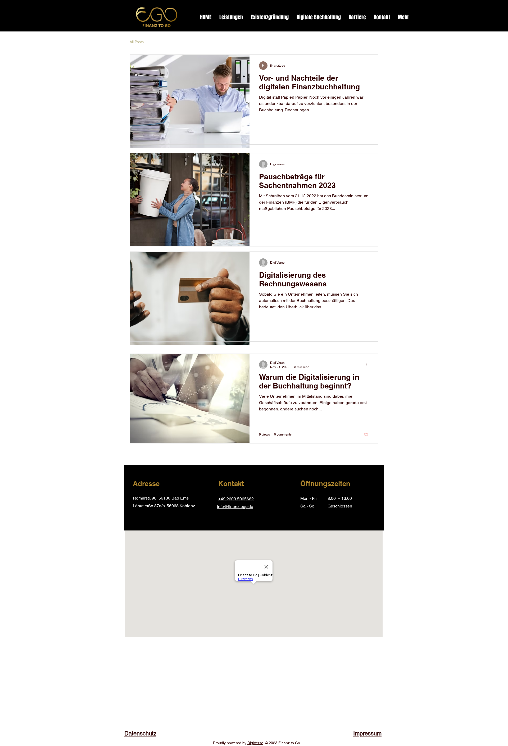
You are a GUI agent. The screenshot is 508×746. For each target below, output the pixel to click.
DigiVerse (255, 743)
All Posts (137, 42)
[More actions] (368, 364)
